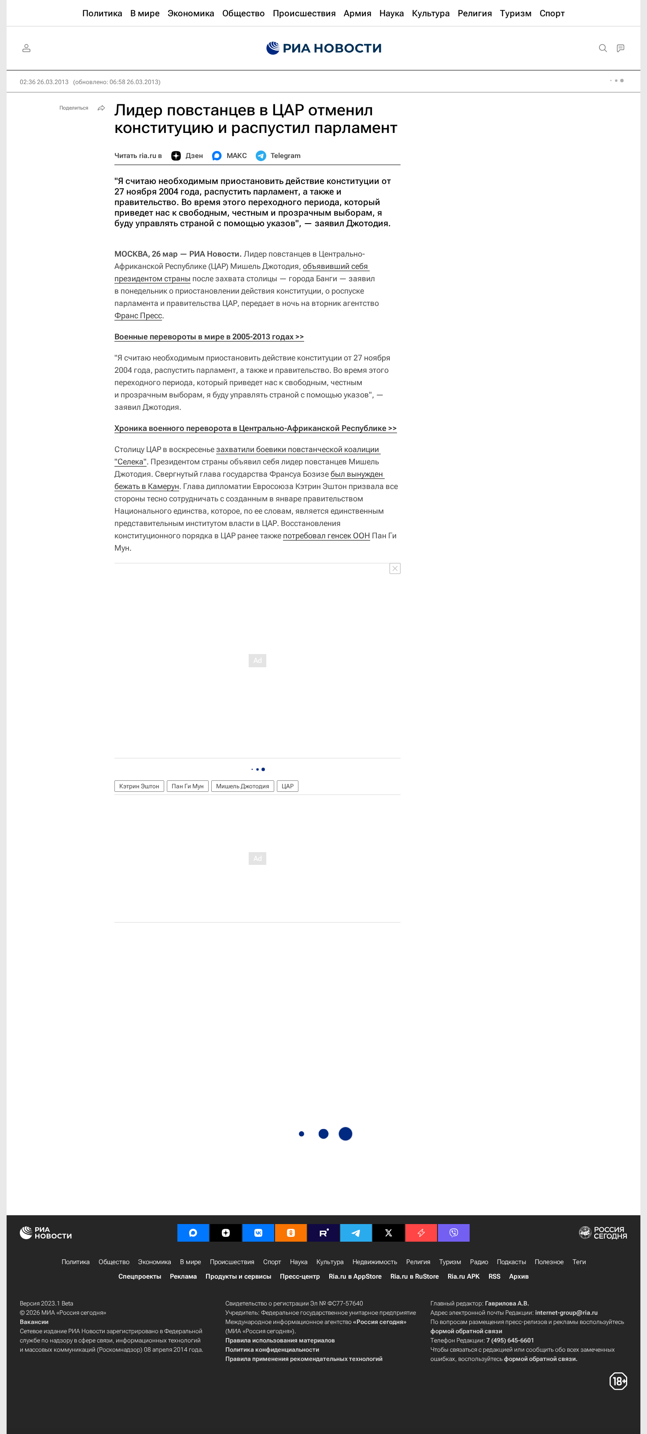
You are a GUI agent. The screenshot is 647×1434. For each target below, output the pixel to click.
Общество (114, 1262)
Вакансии (34, 1321)
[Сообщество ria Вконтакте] (258, 1233)
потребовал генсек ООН (326, 535)
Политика (76, 1262)
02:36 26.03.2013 (44, 81)
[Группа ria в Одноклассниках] (291, 1233)
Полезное (549, 1262)
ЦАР (288, 786)
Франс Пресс (138, 315)
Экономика (154, 1262)
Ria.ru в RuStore (414, 1276)
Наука (299, 1262)
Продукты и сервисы (238, 1276)
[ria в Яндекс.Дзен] (226, 1233)
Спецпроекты (139, 1276)
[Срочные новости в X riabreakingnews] (421, 1233)
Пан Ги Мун (188, 786)
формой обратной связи (466, 1331)
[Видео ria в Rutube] (323, 1233)
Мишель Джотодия (242, 786)
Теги (579, 1262)
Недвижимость (375, 1262)
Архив (519, 1276)
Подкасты (511, 1262)
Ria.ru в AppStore (355, 1276)
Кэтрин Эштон (139, 786)
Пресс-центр (300, 1276)
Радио (479, 1262)
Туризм (450, 1262)
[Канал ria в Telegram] (356, 1233)
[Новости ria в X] (388, 1233)
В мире (190, 1262)
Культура (330, 1262)
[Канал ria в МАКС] (193, 1233)
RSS (494, 1276)
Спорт (272, 1262)
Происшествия (232, 1262)
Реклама (183, 1276)
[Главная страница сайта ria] (324, 48)
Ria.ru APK (464, 1276)
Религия (418, 1262)
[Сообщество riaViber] (454, 1233)
